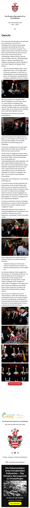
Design (10, 462)
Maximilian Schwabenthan (18, 462)
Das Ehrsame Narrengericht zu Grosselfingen (15, 17)
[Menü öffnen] (15, 29)
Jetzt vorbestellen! (15, 503)
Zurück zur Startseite (15, 383)
